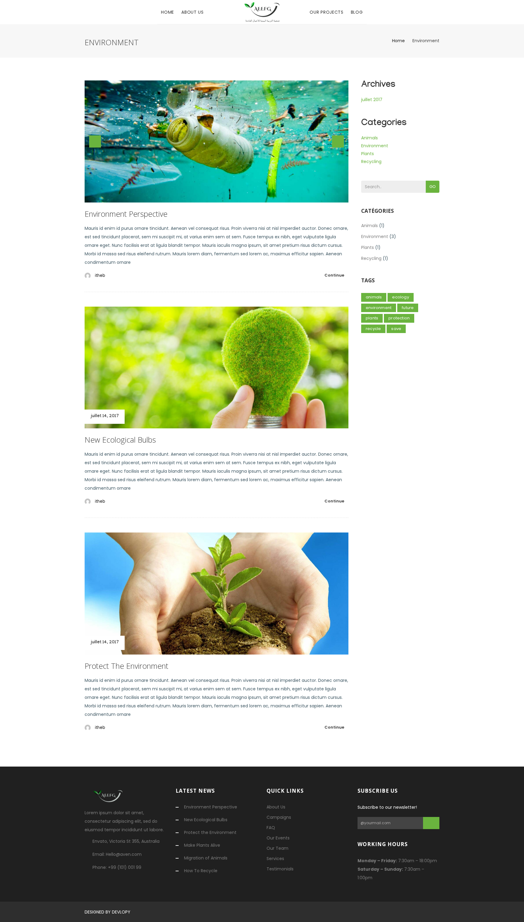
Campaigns (279, 817)
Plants (367, 154)
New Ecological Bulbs (120, 439)
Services (275, 859)
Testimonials (280, 869)
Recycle (373, 329)
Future (408, 308)
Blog (357, 12)
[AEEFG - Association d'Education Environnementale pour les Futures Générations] (262, 12)
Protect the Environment (126, 666)
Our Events (278, 838)
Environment (374, 146)
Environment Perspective (126, 214)
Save (396, 329)
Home (167, 12)
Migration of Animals (205, 858)
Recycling (371, 161)
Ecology (400, 297)
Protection (399, 318)
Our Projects (326, 12)
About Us (192, 12)
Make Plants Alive (202, 845)
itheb (100, 276)
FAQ (271, 828)
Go (432, 186)
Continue (334, 275)
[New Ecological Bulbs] (216, 368)
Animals (369, 138)
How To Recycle (200, 871)
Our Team (277, 848)
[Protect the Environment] (216, 593)
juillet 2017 (371, 100)
